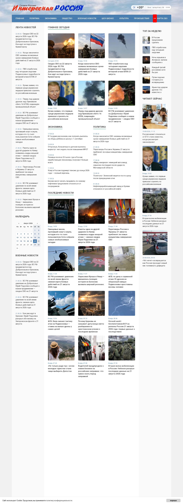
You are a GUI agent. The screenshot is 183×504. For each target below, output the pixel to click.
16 (38, 237)
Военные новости (87, 18)
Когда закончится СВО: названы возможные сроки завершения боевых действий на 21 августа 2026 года (28, 58)
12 (24, 237)
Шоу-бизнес (108, 18)
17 (17, 241)
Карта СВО (162, 18)
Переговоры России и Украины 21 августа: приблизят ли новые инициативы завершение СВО (28, 172)
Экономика (51, 18)
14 (31, 237)
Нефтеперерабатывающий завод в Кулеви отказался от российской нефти (111, 186)
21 (31, 241)
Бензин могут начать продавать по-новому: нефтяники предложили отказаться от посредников (66, 182)
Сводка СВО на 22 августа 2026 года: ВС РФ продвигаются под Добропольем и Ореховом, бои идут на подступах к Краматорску (27, 40)
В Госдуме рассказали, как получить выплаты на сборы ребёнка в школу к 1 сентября (68, 136)
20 (28, 241)
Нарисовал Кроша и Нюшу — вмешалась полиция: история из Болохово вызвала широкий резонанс (28, 204)
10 (17, 237)
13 (28, 237)
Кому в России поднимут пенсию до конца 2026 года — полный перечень (68, 170)
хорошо (173, 501)
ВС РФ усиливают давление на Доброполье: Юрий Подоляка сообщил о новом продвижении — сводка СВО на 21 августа (28, 118)
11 (21, 237)
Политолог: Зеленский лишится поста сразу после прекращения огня (112, 175)
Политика (34, 18)
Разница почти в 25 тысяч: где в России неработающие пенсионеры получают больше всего (68, 159)
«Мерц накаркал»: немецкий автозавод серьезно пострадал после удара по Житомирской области (110, 164)
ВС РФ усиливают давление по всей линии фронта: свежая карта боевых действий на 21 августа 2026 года (27, 188)
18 (21, 241)
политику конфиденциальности (59, 501)
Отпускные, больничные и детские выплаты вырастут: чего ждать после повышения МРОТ (68, 147)
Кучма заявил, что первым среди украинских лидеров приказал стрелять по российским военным (28, 89)
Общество (67, 18)
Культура (124, 18)
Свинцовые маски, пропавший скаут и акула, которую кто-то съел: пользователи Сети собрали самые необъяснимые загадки (28, 135)
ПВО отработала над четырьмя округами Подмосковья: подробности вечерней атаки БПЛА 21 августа (28, 74)
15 (35, 237)
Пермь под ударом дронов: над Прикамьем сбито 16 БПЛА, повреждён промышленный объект (27, 103)
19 (24, 241)
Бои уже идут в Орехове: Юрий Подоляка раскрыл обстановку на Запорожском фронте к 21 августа (27, 318)
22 (35, 241)
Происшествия (141, 18)
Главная (20, 18)
